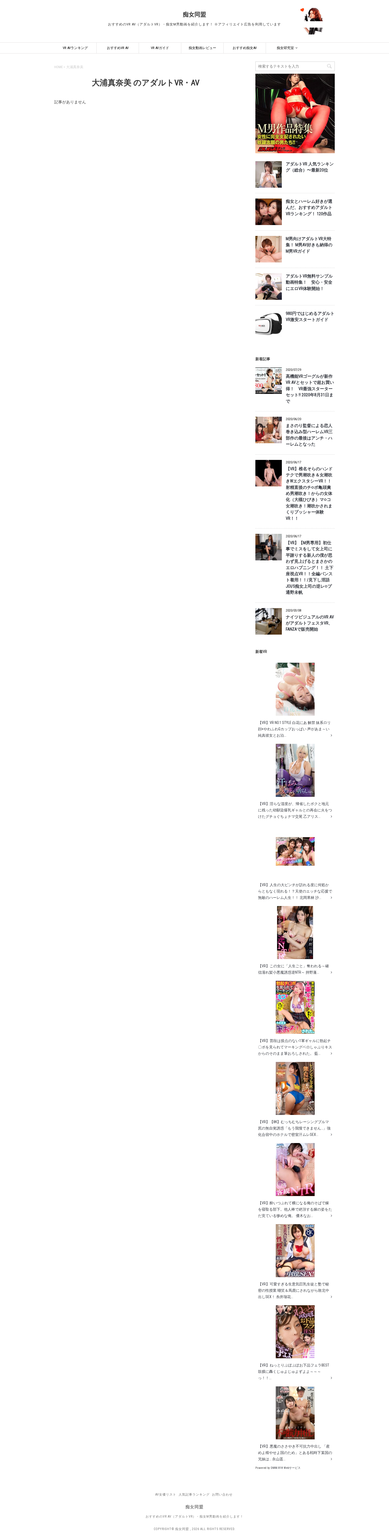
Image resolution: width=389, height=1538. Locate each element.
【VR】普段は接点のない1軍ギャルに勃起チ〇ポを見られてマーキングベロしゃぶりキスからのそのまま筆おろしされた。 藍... (295, 1047)
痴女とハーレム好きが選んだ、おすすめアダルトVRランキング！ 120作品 (309, 207)
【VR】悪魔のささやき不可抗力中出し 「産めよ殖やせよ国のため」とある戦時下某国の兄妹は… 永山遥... (295, 1452)
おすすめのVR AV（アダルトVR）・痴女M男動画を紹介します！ (194, 1516)
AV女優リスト (165, 1494)
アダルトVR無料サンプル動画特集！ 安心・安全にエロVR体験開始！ (309, 282)
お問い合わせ (222, 1494)
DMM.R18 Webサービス (286, 1468)
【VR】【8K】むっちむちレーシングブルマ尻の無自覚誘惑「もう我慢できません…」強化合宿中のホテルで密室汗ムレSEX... (294, 1128)
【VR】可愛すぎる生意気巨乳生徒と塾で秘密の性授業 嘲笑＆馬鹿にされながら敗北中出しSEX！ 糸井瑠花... (293, 1290)
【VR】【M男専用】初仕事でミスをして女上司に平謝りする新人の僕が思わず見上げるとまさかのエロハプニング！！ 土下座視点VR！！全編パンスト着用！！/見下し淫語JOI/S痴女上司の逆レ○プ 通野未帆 (309, 568)
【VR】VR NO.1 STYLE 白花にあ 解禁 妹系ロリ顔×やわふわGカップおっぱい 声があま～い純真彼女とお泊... (294, 728)
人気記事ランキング (194, 1494)
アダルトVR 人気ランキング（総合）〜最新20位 (310, 167)
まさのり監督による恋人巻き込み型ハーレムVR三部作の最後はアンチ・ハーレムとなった (309, 435)
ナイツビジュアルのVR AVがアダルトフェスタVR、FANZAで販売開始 (310, 623)
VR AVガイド (160, 48)
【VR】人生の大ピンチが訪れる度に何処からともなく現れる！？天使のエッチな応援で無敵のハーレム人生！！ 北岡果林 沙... (295, 891)
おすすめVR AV (118, 48)
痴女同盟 (194, 14)
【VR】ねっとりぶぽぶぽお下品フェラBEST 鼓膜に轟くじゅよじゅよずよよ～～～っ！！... (293, 1371)
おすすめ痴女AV (245, 48)
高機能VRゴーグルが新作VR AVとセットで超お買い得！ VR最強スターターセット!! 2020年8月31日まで (310, 389)
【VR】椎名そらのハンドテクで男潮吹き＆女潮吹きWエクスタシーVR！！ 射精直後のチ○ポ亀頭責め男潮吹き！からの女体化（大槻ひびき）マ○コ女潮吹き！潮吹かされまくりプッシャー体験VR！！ (309, 494)
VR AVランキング (75, 48)
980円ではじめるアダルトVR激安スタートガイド (310, 316)
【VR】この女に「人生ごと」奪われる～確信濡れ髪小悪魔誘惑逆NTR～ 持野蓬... (293, 969)
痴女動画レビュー (202, 48)
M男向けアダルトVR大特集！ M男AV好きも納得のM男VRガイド (309, 245)
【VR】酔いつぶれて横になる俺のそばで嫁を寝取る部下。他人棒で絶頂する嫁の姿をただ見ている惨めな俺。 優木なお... (295, 1209)
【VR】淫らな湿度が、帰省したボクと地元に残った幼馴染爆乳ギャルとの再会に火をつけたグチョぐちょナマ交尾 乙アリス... (295, 810)
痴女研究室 (285, 48)
